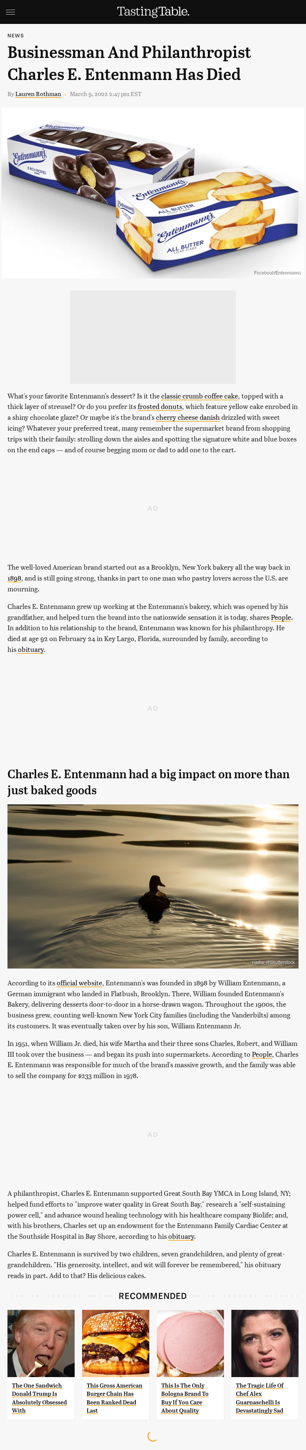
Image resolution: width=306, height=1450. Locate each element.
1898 (14, 577)
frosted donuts (160, 406)
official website (79, 982)
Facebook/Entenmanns (277, 272)
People (281, 617)
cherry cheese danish (188, 417)
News (15, 35)
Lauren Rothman (38, 93)
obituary (31, 649)
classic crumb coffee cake (199, 395)
